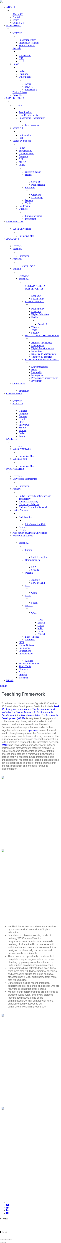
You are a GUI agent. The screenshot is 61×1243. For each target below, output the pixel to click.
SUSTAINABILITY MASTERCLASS (35, 287)
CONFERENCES (15, 98)
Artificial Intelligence (41, 342)
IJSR (21, 58)
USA (33, 567)
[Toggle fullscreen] (7, 1239)
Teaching (17, 248)
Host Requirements (28, 115)
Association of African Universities (30, 532)
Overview (17, 32)
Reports (22, 527)
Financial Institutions (29, 663)
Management (37, 375)
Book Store (18, 95)
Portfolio (17, 17)
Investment (30, 218)
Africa (28, 84)
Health (28, 174)
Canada (35, 570)
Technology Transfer (41, 356)
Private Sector (26, 653)
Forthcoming (25, 135)
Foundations (25, 650)
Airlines (29, 660)
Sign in (3, 685)
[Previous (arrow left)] (1, 1242)
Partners (16, 488)
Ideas (21, 422)
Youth (28, 203)
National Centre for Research (33, 507)
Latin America (32, 636)
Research (17, 258)
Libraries (23, 669)
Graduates (36, 194)
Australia (35, 580)
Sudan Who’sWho (22, 448)
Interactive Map (26, 236)
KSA (40, 628)
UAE (40, 620)
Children (23, 410)
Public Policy (37, 308)
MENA (29, 86)
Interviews (24, 424)
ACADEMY (12, 238)
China (34, 592)
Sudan (22, 71)
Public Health (38, 184)
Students (23, 674)
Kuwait (41, 634)
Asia (27, 585)
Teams (16, 20)
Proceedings (31, 89)
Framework (24, 256)
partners (33, 730)
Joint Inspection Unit (35, 524)
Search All (18, 128)
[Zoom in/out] (10, 1239)
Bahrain (41, 622)
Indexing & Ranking (29, 42)
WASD (5, 745)
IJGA (21, 61)
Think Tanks (25, 666)
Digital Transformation (42, 348)
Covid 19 (36, 182)
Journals (17, 48)
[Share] (4, 1239)
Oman (41, 625)
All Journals (25, 55)
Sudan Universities (22, 228)
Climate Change (33, 172)
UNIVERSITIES (14, 221)
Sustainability (25, 150)
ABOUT (10, 7)
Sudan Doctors (20, 458)
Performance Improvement (44, 378)
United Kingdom (39, 557)
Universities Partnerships (25, 478)
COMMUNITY (14, 393)
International (25, 648)
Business (23, 208)
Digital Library (20, 92)
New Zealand (38, 582)
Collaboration (25, 517)
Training (17, 268)
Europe (28, 550)
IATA (21, 642)
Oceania (29, 572)
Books (16, 64)
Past (21, 138)
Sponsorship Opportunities (32, 118)
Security (35, 332)
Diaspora (23, 74)
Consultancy (19, 383)
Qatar (40, 631)
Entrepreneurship (33, 216)
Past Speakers (25, 112)
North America (32, 560)
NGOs (22, 672)
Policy (22, 164)
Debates (23, 416)
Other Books (25, 76)
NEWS (9, 680)
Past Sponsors (32, 125)
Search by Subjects (22, 140)
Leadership (24, 206)
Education (30, 187)
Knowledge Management (43, 354)
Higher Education (40, 314)
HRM (34, 369)
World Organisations (23, 535)
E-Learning (37, 197)
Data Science (37, 345)
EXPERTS (11, 438)
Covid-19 (42, 324)
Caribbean (30, 639)
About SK (18, 14)
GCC (34, 612)
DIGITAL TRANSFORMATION (42, 335)
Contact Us (18, 22)
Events (22, 530)
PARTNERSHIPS (15, 468)
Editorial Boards (27, 45)
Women (29, 200)
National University (28, 501)
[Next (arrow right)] (4, 1242)
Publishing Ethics (27, 40)
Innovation (36, 351)
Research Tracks (27, 266)
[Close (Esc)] (1, 1239)
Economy (36, 296)
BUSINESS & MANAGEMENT (42, 359)
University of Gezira (29, 504)
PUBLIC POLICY (34, 301)
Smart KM (24, 390)
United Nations (26, 153)
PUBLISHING (13, 25)
